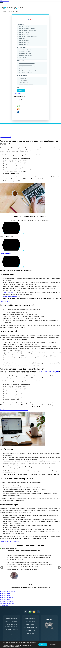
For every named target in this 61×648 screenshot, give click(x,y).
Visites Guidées (22, 57)
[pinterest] (18, 107)
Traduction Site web (23, 34)
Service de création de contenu (12, 630)
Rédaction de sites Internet (25, 65)
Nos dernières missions (30, 627)
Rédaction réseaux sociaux (8, 601)
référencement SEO (50, 372)
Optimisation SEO (6, 254)
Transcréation (22, 38)
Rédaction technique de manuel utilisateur (29, 70)
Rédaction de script (5, 595)
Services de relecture (24, 68)
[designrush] (18, 113)
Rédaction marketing (6, 593)
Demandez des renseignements (9, 541)
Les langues (30, 633)
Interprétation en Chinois (25, 49)
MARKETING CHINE (22, 75)
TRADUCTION (20, 24)
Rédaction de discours (6, 597)
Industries (11, 634)
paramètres (17, 646)
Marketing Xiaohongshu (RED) (26, 84)
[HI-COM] (13, 9)
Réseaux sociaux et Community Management (11, 625)
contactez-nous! (6, 137)
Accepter (42, 644)
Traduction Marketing (24, 40)
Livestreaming (22, 78)
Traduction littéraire (23, 44)
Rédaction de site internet (7, 591)
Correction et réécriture (7, 603)
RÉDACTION (20, 60)
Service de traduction (11, 618)
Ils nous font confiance (30, 618)
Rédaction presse (5, 599)
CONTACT (21, 90)
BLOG (18, 87)
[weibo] (18, 110)
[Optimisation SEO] (12, 250)
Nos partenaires (30, 621)
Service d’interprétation (11, 621)
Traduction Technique (24, 26)
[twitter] (18, 104)
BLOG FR (11, 637)
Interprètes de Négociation (25, 55)
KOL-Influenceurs (23, 80)
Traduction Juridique (24, 32)
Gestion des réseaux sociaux (11, 296)
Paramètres (52, 644)
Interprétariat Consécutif (25, 53)
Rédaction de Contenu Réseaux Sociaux (28, 67)
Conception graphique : (10, 292)
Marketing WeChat (23, 82)
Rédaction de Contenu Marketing (27, 63)
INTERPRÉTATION (21, 47)
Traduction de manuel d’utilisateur (27, 28)
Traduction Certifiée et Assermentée (27, 30)
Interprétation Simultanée (25, 51)
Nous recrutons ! (30, 624)
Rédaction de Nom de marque (26, 72)
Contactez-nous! (5, 301)
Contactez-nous (30, 630)
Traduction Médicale (24, 42)
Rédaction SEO (4, 605)
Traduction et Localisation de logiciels (28, 36)
